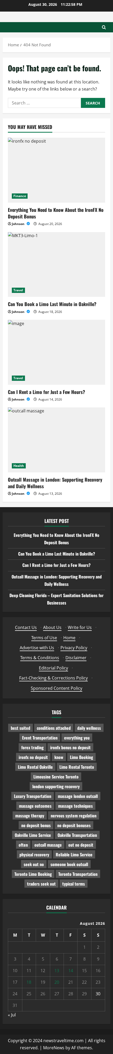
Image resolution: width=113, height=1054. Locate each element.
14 (70, 970)
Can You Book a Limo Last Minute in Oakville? (52, 304)
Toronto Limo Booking (33, 874)
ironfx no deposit (33, 757)
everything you (77, 738)
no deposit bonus (36, 825)
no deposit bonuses (74, 825)
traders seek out (41, 884)
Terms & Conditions (39, 658)
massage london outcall (78, 796)
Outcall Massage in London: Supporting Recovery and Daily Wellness (55, 482)
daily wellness (89, 728)
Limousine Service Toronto (56, 776)
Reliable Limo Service (74, 854)
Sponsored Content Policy (56, 688)
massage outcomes (35, 806)
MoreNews (53, 1048)
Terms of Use (44, 638)
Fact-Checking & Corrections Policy (53, 678)
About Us (52, 627)
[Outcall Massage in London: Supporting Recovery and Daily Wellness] (56, 439)
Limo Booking (81, 757)
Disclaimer (75, 658)
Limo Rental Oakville (35, 767)
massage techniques (75, 806)
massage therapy (29, 815)
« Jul (12, 1015)
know (58, 757)
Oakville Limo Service (33, 835)
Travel (18, 290)
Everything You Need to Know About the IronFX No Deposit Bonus (56, 213)
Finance (19, 196)
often (23, 845)
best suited (20, 728)
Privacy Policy (73, 648)
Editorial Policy (53, 668)
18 (29, 982)
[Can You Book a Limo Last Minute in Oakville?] (56, 264)
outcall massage (48, 845)
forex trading (32, 747)
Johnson (18, 224)
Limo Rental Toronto (76, 767)
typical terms (73, 884)
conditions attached (54, 728)
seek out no (34, 864)
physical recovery (34, 854)
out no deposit (80, 845)
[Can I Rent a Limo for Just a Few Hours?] (56, 352)
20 (56, 982)
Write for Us (80, 627)
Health (18, 465)
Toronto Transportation (77, 874)
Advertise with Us (37, 648)
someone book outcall (69, 864)
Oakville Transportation (77, 835)
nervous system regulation (73, 815)
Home (69, 638)
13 (56, 970)
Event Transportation (40, 738)
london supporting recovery (56, 786)
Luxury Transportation (32, 796)
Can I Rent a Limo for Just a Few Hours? (46, 391)
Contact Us (26, 627)
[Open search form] (104, 27)
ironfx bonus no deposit (70, 747)
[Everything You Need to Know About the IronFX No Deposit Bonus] (56, 170)
